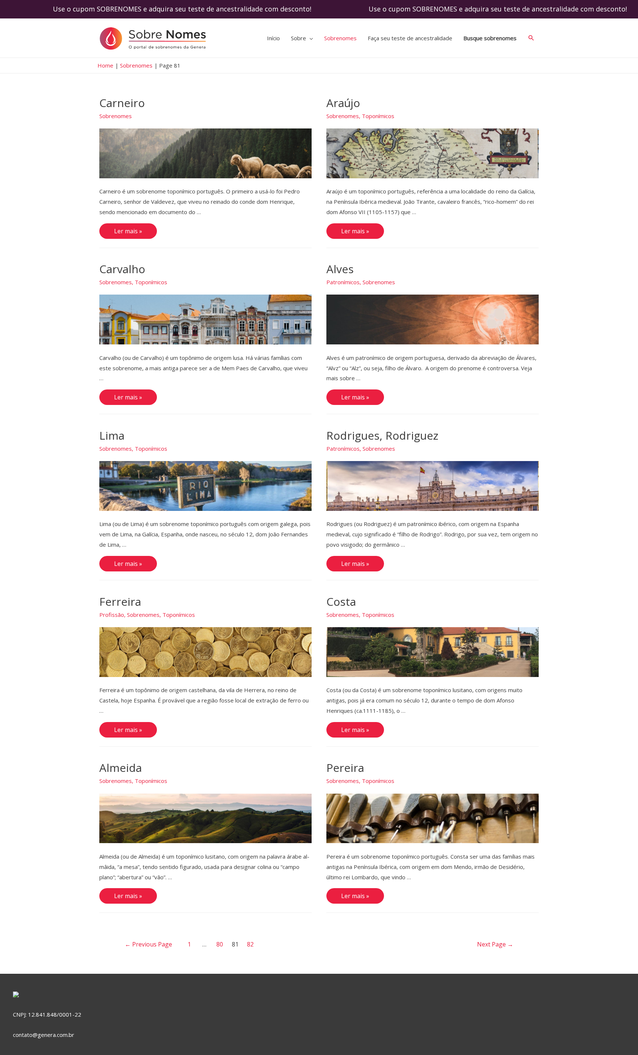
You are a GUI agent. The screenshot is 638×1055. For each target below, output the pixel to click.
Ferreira (120, 601)
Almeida (120, 767)
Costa (341, 601)
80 (219, 944)
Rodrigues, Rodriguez (382, 435)
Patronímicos (343, 282)
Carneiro (122, 102)
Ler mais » (128, 230)
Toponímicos (378, 116)
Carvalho (122, 268)
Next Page (495, 944)
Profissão (111, 614)
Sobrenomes (115, 116)
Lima (111, 435)
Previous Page (148, 944)
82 (250, 944)
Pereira (345, 767)
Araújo (343, 102)
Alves (340, 268)
